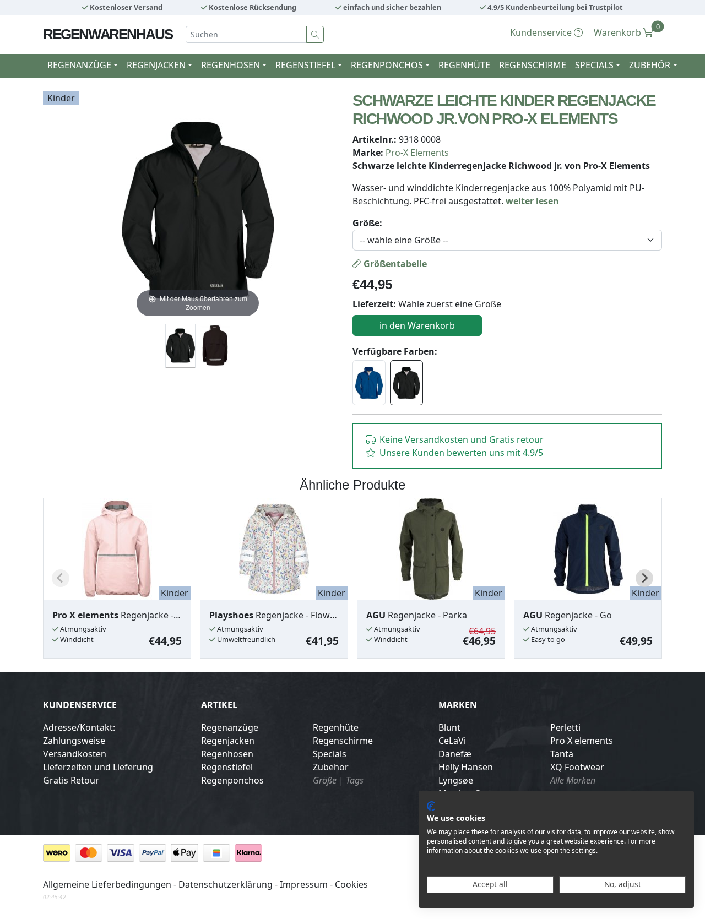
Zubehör (331, 767)
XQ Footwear (577, 767)
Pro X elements (581, 741)
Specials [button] (594, 65)
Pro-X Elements (417, 152)
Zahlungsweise (74, 741)
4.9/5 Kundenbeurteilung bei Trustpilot (554, 7)
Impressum (304, 884)
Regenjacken (227, 741)
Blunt (449, 727)
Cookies (351, 884)
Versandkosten (74, 754)
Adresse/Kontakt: (79, 727)
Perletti (565, 727)
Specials (329, 754)
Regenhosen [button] (230, 65)
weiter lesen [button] (532, 201)
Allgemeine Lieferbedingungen (107, 884)
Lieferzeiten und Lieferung (98, 767)
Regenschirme (532, 65)
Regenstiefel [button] (305, 65)
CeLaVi (452, 741)
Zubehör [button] (649, 65)
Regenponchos (232, 780)
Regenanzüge (229, 727)
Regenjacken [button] (156, 65)
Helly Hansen (465, 767)
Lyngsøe (455, 780)
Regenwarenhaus (107, 34)
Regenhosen (227, 754)
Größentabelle (394, 264)
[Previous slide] (60, 578)
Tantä (561, 754)
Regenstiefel (227, 767)
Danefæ (454, 754)
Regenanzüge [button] (79, 65)
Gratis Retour (71, 780)
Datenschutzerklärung (225, 884)
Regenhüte (464, 65)
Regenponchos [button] (387, 65)
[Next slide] (644, 578)
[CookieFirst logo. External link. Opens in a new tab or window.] (431, 806)
